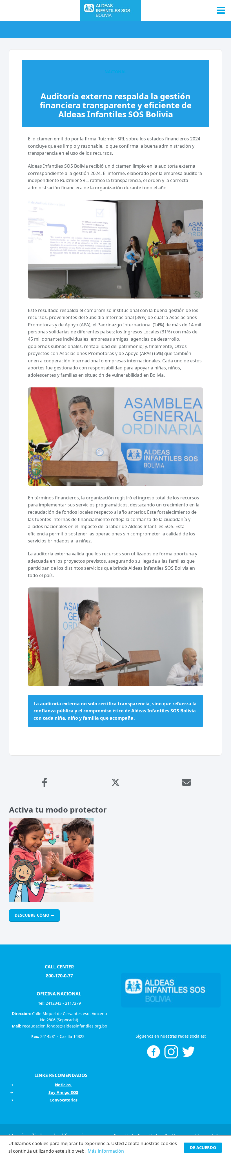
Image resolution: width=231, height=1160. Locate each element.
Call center (59, 967)
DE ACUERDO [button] (203, 1147)
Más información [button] (106, 1151)
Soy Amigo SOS (63, 1092)
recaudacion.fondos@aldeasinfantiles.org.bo (64, 1026)
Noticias (63, 1084)
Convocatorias (63, 1100)
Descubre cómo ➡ (34, 915)
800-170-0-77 (59, 976)
